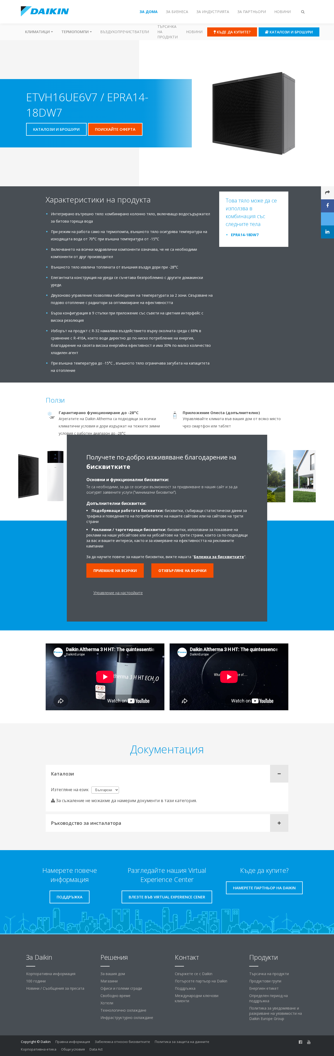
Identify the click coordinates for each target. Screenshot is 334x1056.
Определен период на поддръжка (268, 998)
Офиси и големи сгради (121, 988)
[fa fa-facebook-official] (300, 1042)
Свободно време (115, 995)
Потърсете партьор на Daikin (201, 981)
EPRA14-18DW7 (245, 234)
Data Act (96, 1049)
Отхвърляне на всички (182, 570)
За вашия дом (112, 973)
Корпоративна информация (50, 973)
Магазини (109, 981)
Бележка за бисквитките (219, 556)
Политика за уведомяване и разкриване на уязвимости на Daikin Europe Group (275, 1013)
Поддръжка (185, 988)
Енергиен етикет (264, 988)
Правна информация (72, 1041)
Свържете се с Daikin (193, 973)
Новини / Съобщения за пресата (55, 988)
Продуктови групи (265, 981)
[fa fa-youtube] (309, 1042)
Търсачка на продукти (167, 31)
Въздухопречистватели (124, 31)
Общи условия (73, 1049)
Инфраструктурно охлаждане (126, 1017)
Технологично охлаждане (123, 1010)
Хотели (106, 1002)
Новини (194, 31)
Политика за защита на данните (182, 1041)
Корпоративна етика (38, 1049)
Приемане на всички (115, 570)
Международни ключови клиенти (196, 998)
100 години (36, 981)
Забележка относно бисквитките (122, 1041)
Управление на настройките (118, 592)
